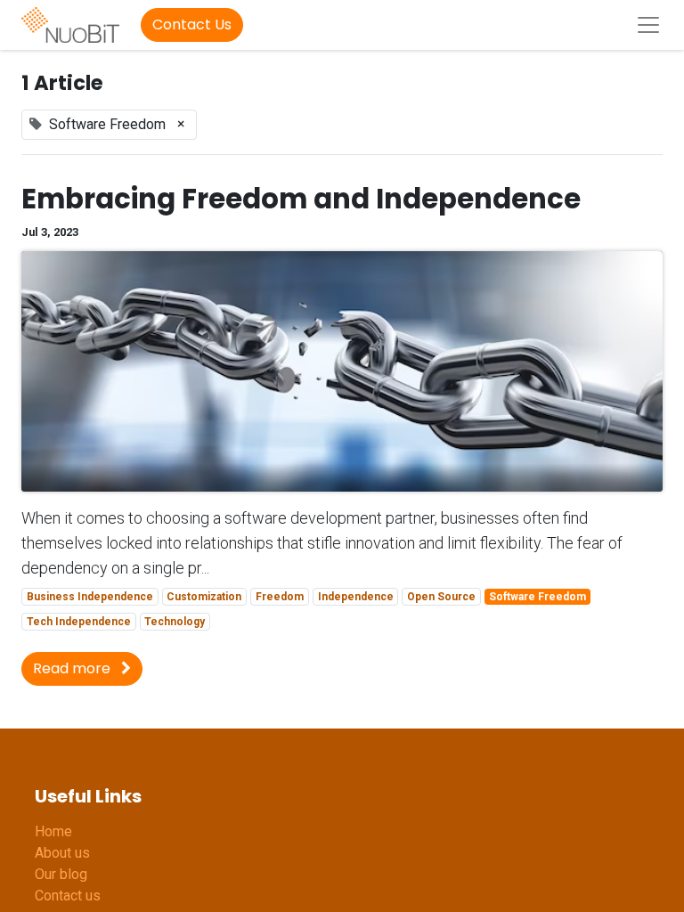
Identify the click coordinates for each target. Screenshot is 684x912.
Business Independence (90, 596)
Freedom (280, 596)
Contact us (68, 895)
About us (62, 852)
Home (53, 831)
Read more (73, 668)
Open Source (441, 596)
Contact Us (192, 24)
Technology (174, 621)
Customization (204, 596)
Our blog (61, 874)
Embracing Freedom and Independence (301, 199)
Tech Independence (79, 621)
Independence (356, 596)
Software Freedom (537, 596)
